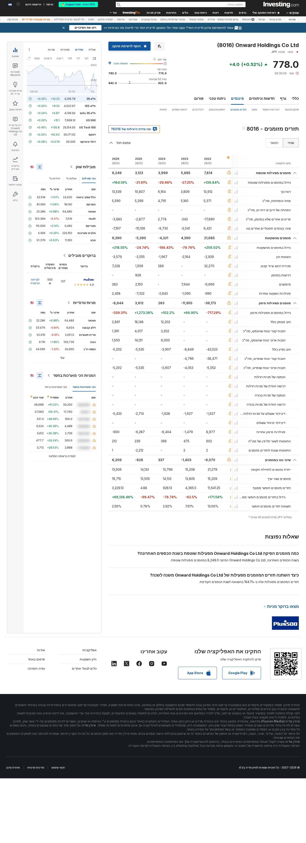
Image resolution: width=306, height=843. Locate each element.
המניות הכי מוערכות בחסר (74, 375)
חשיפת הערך (120, 63)
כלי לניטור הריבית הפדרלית (69, 19)
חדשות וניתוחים (262, 98)
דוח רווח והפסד (271, 109)
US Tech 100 (87, 127)
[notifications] (18, 4)
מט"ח (92, 49)
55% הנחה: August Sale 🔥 (78, 4)
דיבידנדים (198, 109)
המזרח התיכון (105, 19)
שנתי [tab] (291, 143)
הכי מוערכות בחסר (84, 387)
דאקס (92, 134)
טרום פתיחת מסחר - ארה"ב (222, 19)
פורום (198, 98)
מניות (292, 19)
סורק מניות (153, 12)
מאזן (254, 109)
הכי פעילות (89, 178)
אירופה (121, 19)
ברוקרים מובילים (82, 255)
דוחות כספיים (179, 109)
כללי (295, 98)
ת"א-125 (90, 106)
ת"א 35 (91, 98)
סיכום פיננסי (292, 109)
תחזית (163, 109)
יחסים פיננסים (217, 109)
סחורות (64, 49)
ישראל (261, 19)
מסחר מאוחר (196, 19)
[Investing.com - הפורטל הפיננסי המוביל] (281, 4)
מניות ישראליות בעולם (172, 19)
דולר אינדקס (88, 141)
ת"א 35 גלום (88, 113)
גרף (283, 98)
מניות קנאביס (149, 19)
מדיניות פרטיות (35, 767)
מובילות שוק (86, 167)
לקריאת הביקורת (35, 281)
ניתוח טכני (217, 98)
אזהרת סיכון (13, 767)
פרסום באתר (36, 659)
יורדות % (54, 178)
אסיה (91, 19)
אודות (41, 650)
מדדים (79, 49)
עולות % (71, 178)
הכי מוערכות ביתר (56, 387)
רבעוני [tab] (274, 143)
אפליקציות (89, 650)
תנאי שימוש (58, 767)
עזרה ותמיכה (36, 668)
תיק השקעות (88, 659)
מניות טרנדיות (84, 302)
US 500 (91, 120)
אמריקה (133, 19)
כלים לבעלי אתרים (84, 668)
